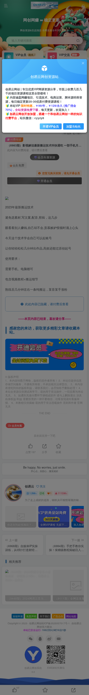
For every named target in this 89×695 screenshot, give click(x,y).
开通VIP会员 (51, 126)
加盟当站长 (73, 126)
